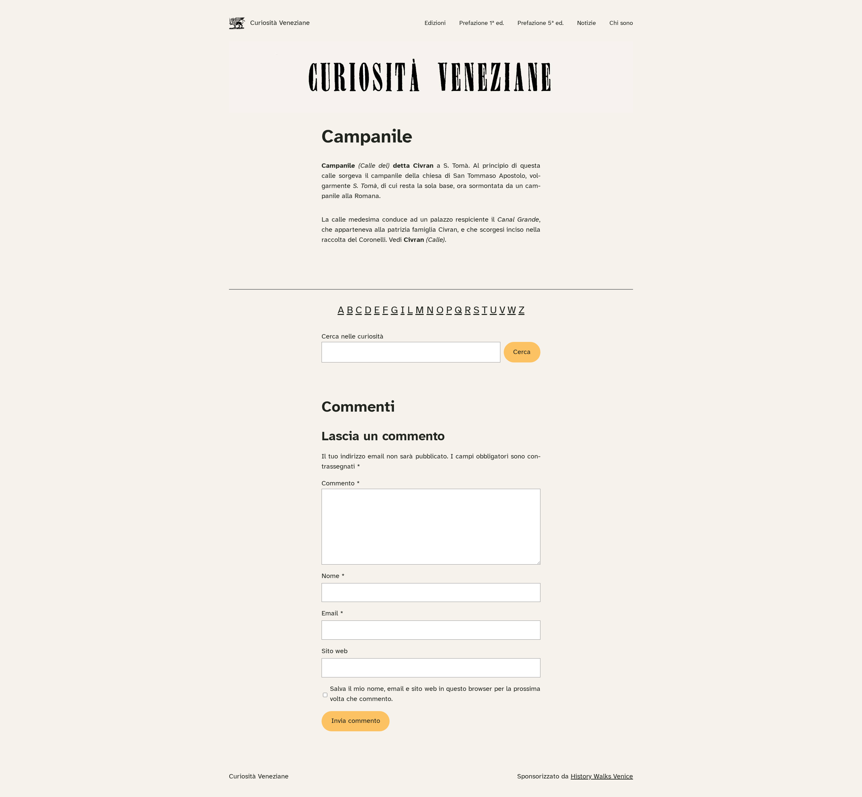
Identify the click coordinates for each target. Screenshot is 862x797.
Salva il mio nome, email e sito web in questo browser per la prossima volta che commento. (435, 694)
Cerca (522, 352)
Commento (341, 483)
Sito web (334, 651)
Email (332, 613)
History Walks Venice (602, 776)
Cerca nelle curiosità (353, 336)
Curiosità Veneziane (280, 23)
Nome (333, 576)
